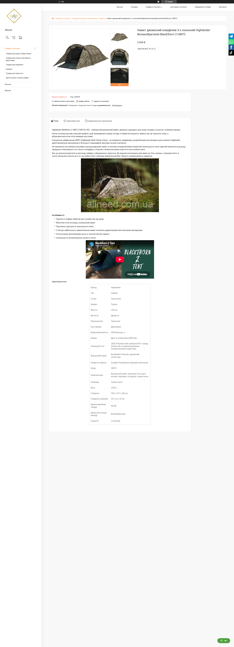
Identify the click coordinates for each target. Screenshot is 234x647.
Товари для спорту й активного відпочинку (18, 59)
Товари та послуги (12, 48)
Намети (102, 18)
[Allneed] (20, 16)
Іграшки (9, 69)
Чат (225, 641)
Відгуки (8, 90)
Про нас (8, 84)
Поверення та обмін (203, 7)
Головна (134, 7)
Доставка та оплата (179, 7)
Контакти (223, 7)
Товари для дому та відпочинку (18, 54)
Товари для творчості (14, 73)
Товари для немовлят (14, 65)
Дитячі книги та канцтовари (17, 78)
